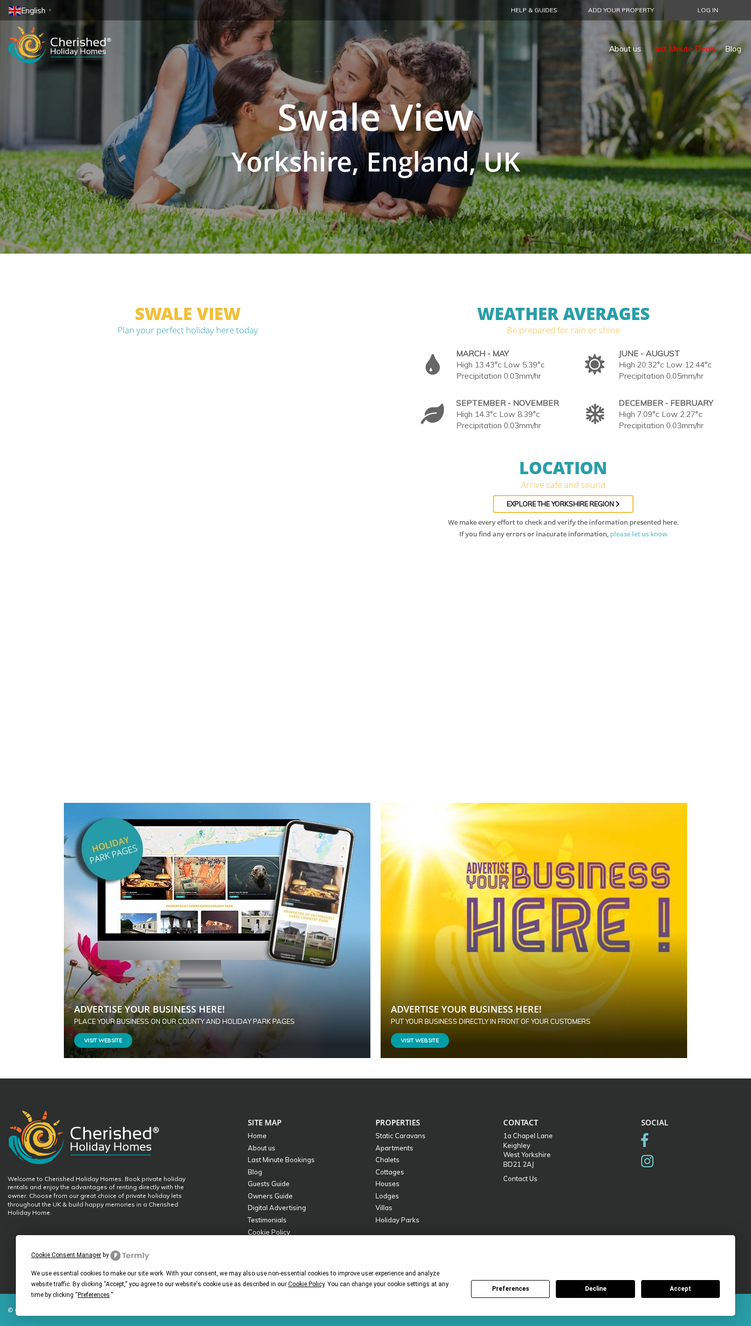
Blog (733, 48)
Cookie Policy (269, 1232)
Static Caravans (400, 1136)
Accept (680, 1288)
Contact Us (520, 1178)
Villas (383, 1208)
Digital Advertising (277, 1208)
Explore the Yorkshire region (561, 504)
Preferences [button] (94, 1294)
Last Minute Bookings (281, 1160)
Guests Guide (269, 1184)
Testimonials (267, 1220)
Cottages (389, 1172)
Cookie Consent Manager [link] (66, 1255)
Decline (595, 1288)
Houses (387, 1184)
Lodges (387, 1196)
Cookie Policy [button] (306, 1284)
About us (625, 48)
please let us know (639, 533)
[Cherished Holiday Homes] (66, 38)
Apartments (394, 1148)
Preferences (510, 1288)
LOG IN (707, 10)
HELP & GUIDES (534, 10)
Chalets (387, 1160)
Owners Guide (270, 1196)
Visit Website (103, 1040)
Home (257, 1136)
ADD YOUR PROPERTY (621, 10)
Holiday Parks (397, 1220)
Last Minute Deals (683, 48)
